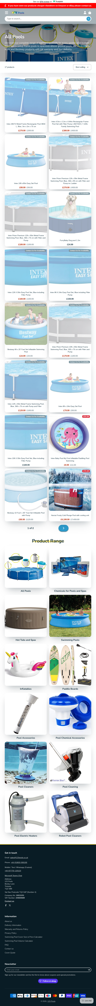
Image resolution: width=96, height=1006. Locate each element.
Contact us (9, 949)
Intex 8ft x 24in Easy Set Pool (70, 386)
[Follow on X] (10, 905)
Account (85, 12)
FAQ (6, 945)
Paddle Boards (70, 667)
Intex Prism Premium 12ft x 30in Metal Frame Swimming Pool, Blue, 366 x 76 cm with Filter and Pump (26, 218)
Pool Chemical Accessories (70, 716)
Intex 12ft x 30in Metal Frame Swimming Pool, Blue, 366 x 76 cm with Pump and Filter (26, 386)
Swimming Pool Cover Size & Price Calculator (23, 937)
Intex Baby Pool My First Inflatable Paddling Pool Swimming (70, 440)
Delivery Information (13, 925)
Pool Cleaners (26, 765)
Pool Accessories (26, 716)
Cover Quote (10, 953)
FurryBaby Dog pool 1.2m (70, 218)
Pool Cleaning (70, 765)
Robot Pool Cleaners (70, 814)
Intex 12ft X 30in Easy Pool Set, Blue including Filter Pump (26, 274)
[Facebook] (6, 905)
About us (8, 921)
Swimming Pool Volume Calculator (19, 941)
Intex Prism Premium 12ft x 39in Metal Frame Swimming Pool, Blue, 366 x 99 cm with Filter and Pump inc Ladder (70, 161)
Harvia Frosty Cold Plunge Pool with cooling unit (70, 495)
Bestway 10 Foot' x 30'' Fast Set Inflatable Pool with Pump (26, 495)
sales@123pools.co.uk (19, 858)
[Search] (88, 19)
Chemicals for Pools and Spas (70, 569)
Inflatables (26, 667)
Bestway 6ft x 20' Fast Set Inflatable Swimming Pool (26, 330)
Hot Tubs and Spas (26, 618)
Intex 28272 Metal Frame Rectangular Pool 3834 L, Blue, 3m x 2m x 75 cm (26, 104)
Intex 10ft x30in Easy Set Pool (26, 161)
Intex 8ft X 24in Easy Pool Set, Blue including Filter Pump (70, 274)
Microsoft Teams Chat (13, 876)
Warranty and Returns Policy (16, 929)
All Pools (26, 569)
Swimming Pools (70, 618)
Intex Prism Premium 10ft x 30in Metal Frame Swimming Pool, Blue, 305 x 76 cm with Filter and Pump (70, 330)
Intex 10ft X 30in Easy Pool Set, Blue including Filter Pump (26, 440)
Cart (89, 12)
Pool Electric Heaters (26, 814)
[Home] (18, 13)
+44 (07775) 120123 (13, 871)
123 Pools (51, 1001)
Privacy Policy (10, 933)
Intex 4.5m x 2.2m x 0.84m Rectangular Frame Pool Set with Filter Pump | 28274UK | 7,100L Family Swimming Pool (70, 104)
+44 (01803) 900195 (19, 862)
